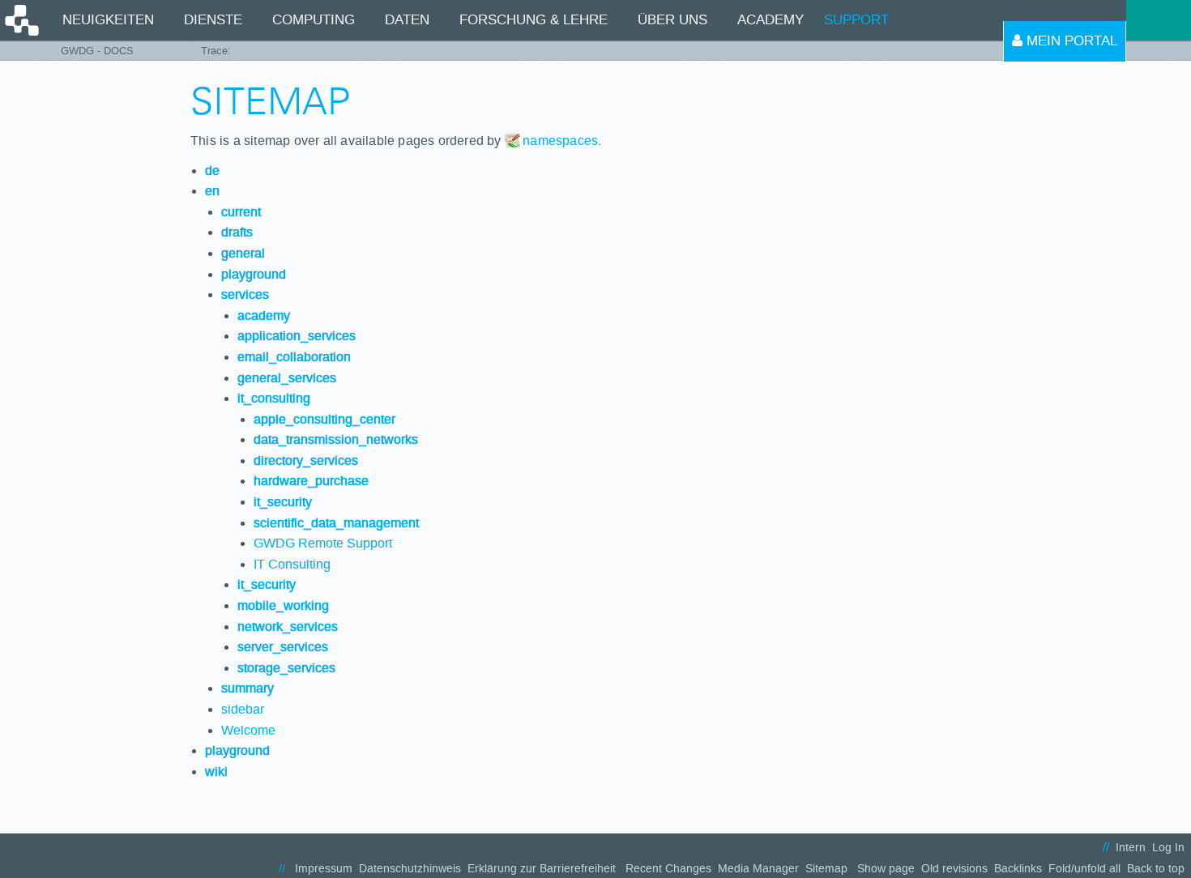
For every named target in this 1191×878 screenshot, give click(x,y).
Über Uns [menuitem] (672, 20)
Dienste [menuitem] (213, 20)
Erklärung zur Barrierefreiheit (541, 869)
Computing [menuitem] (313, 20)
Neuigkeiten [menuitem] (108, 20)
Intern (1131, 848)
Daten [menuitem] (407, 20)
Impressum (323, 869)
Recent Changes (668, 869)
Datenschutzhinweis (410, 869)
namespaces (560, 140)
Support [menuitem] (856, 20)
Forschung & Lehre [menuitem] (533, 20)
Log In (1168, 848)
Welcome (248, 730)
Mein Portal (1069, 41)
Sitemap (826, 869)
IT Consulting (292, 564)
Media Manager (758, 869)
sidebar (242, 709)
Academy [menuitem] (770, 20)
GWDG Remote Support (323, 543)
